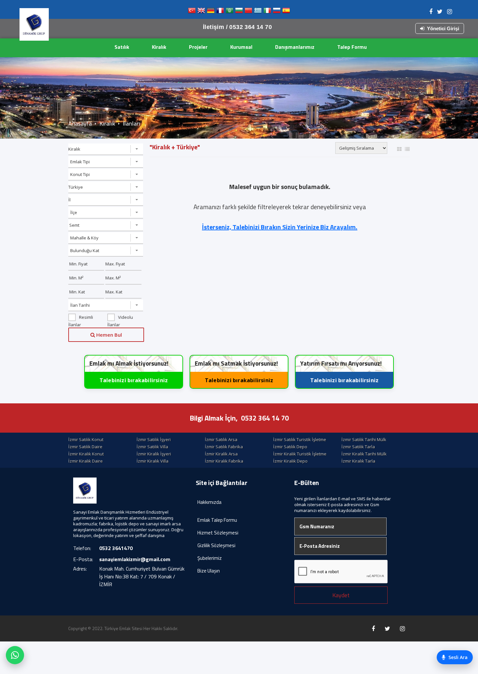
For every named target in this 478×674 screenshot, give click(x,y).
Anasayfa (80, 123)
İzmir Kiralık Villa (152, 461)
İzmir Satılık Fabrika (224, 447)
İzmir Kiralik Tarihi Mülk (364, 454)
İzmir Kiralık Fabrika (224, 461)
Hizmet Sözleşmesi (217, 532)
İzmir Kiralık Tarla (358, 461)
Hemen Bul (108, 334)
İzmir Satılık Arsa (221, 439)
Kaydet (341, 595)
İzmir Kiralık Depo (290, 461)
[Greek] (258, 12)
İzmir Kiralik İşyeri (154, 454)
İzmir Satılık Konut (85, 439)
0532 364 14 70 (265, 418)
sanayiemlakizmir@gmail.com (134, 559)
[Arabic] (229, 12)
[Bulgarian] (239, 12)
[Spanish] (286, 12)
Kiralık (159, 47)
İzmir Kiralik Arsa (221, 454)
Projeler (198, 47)
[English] (201, 12)
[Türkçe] (192, 12)
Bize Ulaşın (208, 570)
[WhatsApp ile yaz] (15, 655)
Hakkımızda (209, 502)
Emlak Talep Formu (217, 520)
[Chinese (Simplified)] (248, 12)
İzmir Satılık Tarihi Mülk (363, 439)
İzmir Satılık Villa (152, 447)
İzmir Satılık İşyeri (154, 439)
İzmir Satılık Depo (290, 447)
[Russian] (277, 12)
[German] (211, 12)
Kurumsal (241, 47)
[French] (220, 12)
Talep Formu (352, 47)
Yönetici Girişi (443, 28)
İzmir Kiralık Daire (85, 461)
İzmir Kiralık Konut (86, 454)
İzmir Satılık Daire (85, 447)
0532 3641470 (116, 548)
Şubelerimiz (209, 558)
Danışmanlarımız (294, 47)
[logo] (34, 24)
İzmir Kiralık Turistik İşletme (299, 454)
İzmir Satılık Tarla (358, 447)
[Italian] (267, 12)
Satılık (121, 47)
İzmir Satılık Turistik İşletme (299, 439)
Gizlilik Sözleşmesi (216, 545)
